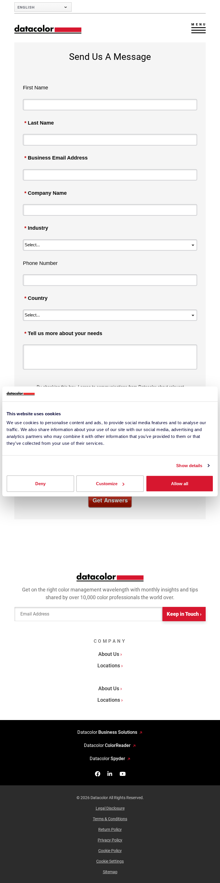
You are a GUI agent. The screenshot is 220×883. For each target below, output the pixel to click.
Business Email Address (56, 158)
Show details (189, 465)
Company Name (45, 193)
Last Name (39, 123)
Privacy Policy (110, 840)
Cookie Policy (110, 850)
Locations (108, 665)
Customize (106, 483)
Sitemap (110, 872)
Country (36, 298)
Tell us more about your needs (63, 333)
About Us (108, 654)
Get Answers (110, 500)
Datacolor (107, 732)
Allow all (179, 483)
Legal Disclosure (110, 808)
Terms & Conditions (110, 819)
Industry (36, 228)
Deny (40, 483)
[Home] (48, 29)
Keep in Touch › (184, 614)
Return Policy (110, 829)
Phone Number (40, 263)
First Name (35, 88)
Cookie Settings (110, 861)
